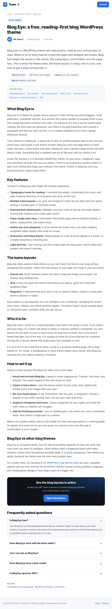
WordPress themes (54, 466)
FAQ (41, 97)
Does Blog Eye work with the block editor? (32, 543)
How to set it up (81, 93)
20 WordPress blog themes (58, 462)
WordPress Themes (23, 14)
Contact (103, 4)
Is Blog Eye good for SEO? (24, 573)
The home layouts (49, 93)
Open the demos (56, 498)
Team (12, 4)
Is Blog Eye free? (19, 520)
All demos (60, 587)
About (97, 603)
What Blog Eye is (17, 93)
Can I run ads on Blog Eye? (24, 553)
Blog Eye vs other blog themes (23, 97)
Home (9, 14)
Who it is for (65, 93)
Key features (33, 93)
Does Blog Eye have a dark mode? (28, 563)
